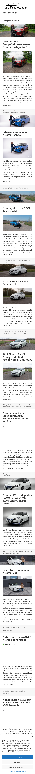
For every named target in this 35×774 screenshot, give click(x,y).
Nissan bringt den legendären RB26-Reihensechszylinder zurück (15, 417)
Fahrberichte (6, 112)
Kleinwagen (15, 333)
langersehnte (7, 532)
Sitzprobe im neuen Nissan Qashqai (15, 133)
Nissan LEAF (18, 406)
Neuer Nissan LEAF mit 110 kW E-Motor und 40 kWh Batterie (17, 702)
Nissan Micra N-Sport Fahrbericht (16, 283)
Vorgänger (16, 599)
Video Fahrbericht (20, 112)
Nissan (14, 112)
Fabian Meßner (20, 111)
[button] (32, 737)
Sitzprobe (16, 188)
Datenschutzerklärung (15, 771)
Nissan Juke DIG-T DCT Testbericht (16, 209)
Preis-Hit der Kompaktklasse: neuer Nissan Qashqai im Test (17, 44)
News (27, 474)
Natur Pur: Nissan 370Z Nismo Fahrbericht (17, 638)
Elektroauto (7, 406)
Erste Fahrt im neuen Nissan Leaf (16, 571)
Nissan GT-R (10, 475)
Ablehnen (17, 762)
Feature (5, 188)
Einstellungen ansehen (17, 767)
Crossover (7, 262)
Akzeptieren (17, 757)
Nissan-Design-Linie (17, 165)
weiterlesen (7, 105)
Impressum (24, 771)
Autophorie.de (10, 12)
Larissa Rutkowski (20, 187)
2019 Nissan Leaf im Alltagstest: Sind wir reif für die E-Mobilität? (17, 357)
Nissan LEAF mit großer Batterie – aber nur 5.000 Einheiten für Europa (17, 499)
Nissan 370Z (19, 692)
